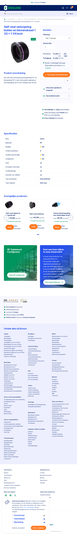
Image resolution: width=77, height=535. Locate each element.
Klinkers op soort (9, 377)
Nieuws (6, 473)
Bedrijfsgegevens (57, 418)
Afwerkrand (7, 448)
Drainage (31, 402)
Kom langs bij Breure (52, 282)
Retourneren (55, 430)
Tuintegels (7, 336)
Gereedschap (56, 365)
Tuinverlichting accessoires (36, 361)
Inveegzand (7, 430)
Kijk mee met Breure (58, 422)
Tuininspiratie (8, 475)
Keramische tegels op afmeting (13, 350)
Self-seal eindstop (37, 214)
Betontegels (7, 338)
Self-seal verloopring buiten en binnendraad (51, 19)
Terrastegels (8, 340)
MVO (5, 480)
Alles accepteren (38, 528)
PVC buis (30, 373)
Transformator (32, 363)
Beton (54, 334)
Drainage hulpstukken (34, 406)
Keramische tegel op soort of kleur (14, 352)
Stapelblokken (8, 442)
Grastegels (7, 381)
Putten (30, 443)
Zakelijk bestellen (57, 434)
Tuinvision (55, 395)
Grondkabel (31, 423)
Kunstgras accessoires (35, 338)
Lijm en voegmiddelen (11, 419)
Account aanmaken (57, 436)
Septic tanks (31, 439)
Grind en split (8, 405)
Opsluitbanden (8, 354)
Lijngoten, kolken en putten (36, 429)
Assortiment (11, 19)
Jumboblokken (8, 383)
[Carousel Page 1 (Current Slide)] (38, 234)
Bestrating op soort (9, 367)
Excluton (54, 379)
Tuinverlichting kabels (34, 357)
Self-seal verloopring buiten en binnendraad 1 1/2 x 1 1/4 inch (21, 21)
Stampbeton (55, 348)
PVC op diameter (33, 379)
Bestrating (7, 362)
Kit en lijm (7, 432)
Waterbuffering (32, 435)
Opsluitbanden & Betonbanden (13, 387)
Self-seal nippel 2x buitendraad (13, 214)
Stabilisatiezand (56, 344)
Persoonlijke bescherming (60, 371)
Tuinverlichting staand (34, 351)
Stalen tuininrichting (9, 452)
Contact (54, 424)
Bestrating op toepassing (11, 369)
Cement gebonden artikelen (12, 424)
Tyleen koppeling (33, 390)
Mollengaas (7, 411)
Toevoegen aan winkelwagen (57, 75)
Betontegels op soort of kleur (12, 344)
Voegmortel (7, 422)
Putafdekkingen (32, 445)
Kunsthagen (31, 340)
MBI (53, 393)
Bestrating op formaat (10, 365)
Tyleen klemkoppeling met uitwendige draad (61, 214)
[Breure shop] (12, 8)
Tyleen (19, 19)
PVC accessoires (33, 377)
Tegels (6, 334)
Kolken (30, 433)
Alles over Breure (57, 401)
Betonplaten (55, 340)
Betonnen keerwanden (58, 354)
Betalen (54, 428)
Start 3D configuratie (17, 275)
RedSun (54, 391)
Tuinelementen (9, 438)
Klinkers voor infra (9, 379)
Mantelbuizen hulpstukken (36, 421)
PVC (29, 371)
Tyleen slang (32, 388)
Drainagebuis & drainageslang (37, 404)
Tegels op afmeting (10, 356)
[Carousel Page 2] (39, 234)
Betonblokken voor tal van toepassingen (59, 337)
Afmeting (46, 34)
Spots (29, 353)
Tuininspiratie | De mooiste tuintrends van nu (60, 409)
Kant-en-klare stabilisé (59, 346)
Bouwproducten (56, 369)
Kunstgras (31, 334)
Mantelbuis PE (32, 417)
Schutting (6, 444)
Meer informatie (17, 227)
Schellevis (55, 381)
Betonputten (55, 342)
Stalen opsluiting (9, 454)
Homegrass (55, 383)
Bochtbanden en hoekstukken (13, 391)
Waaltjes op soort (9, 375)
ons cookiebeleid (28, 507)
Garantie (54, 432)
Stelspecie (55, 350)
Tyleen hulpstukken (30, 19)
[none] (5, 14)
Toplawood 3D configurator (60, 420)
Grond (6, 403)
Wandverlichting (32, 359)
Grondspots (31, 365)
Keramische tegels (9, 348)
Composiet (7, 458)
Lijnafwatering (32, 437)
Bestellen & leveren (58, 426)
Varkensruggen (8, 385)
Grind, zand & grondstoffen (12, 397)
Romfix (54, 385)
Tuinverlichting (33, 346)
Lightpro (54, 387)
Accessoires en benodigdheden (13, 426)
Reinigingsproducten (58, 367)
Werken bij (55, 412)
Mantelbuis (31, 412)
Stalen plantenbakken (10, 450)
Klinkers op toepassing (11, 371)
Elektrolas (31, 396)
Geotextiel (7, 407)
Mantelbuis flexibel (33, 415)
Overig (54, 360)
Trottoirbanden (8, 389)
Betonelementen (9, 446)
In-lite (53, 389)
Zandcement (56, 352)
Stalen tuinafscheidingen (11, 456)
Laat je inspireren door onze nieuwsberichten (60, 405)
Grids (5, 409)
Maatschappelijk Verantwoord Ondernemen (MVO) (61, 415)
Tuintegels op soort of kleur (12, 342)
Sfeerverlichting (32, 355)
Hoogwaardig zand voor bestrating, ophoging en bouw (14, 400)
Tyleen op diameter (34, 394)
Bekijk (10, 227)
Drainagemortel (8, 428)
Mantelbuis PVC (32, 419)
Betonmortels (8, 413)
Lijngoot (30, 431)
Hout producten (56, 363)
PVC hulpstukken (33, 375)
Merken (54, 377)
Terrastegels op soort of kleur (13, 346)
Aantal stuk (47, 43)
